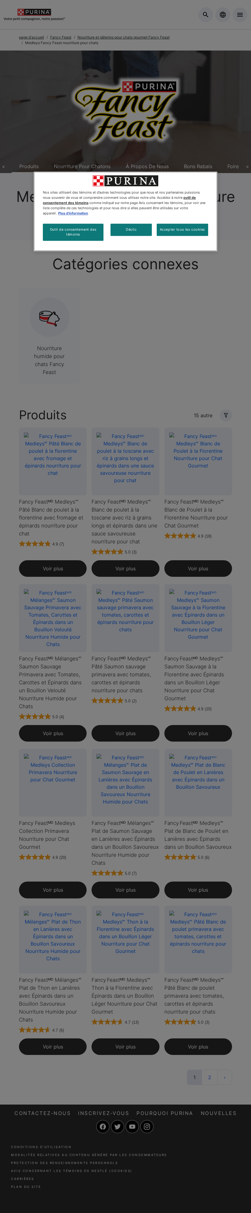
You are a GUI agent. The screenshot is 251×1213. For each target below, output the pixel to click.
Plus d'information (73, 213)
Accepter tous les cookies (182, 229)
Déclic (131, 229)
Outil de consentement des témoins (73, 231)
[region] (125, 211)
